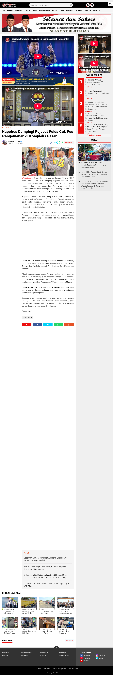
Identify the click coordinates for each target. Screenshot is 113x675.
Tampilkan (69, 640)
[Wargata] (92, 5)
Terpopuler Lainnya (94, 135)
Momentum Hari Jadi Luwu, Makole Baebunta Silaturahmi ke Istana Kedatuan (93, 165)
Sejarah (43, 656)
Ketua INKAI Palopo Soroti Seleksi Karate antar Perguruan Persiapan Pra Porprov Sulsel (94, 174)
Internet (79, 10)
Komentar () (69, 142)
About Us (38, 669)
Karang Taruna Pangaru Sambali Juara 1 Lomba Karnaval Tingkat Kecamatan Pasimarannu (96, 116)
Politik (54, 10)
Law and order (44, 10)
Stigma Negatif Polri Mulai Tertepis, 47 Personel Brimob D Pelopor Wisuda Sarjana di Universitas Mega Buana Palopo (94, 184)
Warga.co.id (62, 669)
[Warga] (88, 5)
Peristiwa (69, 10)
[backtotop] (56, 648)
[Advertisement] (11, 180)
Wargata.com (27, 178)
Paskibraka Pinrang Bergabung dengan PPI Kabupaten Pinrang (94, 82)
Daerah (27, 10)
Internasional (26, 653)
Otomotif (96, 10)
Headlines (19, 10)
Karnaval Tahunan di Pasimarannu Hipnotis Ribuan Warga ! (97, 93)
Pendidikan (44, 653)
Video (35, 10)
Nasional (5, 653)
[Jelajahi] (110, 4)
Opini (62, 10)
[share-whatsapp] (61, 142)
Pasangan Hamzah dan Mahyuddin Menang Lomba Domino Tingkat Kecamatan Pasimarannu (96, 105)
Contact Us (46, 669)
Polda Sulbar (9, 127)
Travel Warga (64, 656)
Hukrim (10, 10)
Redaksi (54, 669)
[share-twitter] (56, 142)
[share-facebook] (51, 142)
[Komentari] (69, 324)
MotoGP (5, 656)
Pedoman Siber (73, 669)
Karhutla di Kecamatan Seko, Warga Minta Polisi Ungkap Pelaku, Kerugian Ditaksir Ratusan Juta (96, 128)
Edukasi (88, 10)
